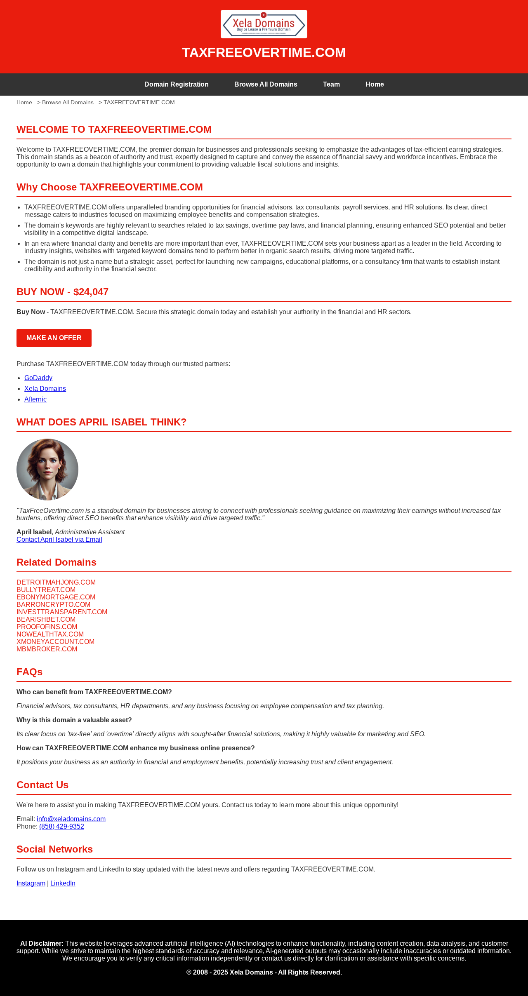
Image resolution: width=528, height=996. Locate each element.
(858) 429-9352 (61, 826)
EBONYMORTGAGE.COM (55, 597)
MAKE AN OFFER (54, 337)
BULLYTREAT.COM (45, 589)
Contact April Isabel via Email (59, 539)
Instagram (30, 883)
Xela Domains (45, 388)
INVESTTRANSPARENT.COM (61, 611)
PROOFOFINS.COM (46, 626)
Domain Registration (176, 84)
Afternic (35, 399)
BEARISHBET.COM (45, 619)
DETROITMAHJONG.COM (56, 582)
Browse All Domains (265, 84)
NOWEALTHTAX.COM (50, 634)
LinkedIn (62, 883)
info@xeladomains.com (71, 818)
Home (374, 84)
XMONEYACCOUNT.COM (55, 641)
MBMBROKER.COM (46, 649)
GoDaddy (38, 377)
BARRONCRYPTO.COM (53, 604)
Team (331, 84)
